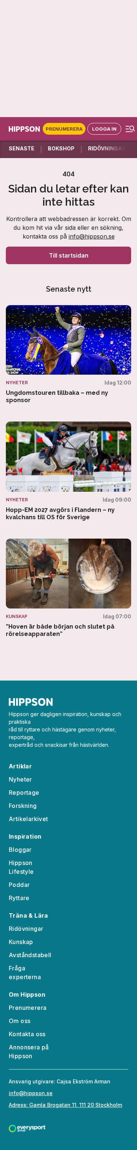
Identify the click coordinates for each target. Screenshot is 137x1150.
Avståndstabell (30, 955)
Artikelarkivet (28, 819)
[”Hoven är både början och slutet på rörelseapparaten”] (68, 588)
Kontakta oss (27, 1034)
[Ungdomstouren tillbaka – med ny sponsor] (68, 354)
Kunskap (21, 941)
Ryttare (19, 898)
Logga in (104, 129)
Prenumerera (64, 129)
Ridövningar (26, 928)
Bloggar (20, 849)
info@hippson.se (92, 236)
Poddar (19, 884)
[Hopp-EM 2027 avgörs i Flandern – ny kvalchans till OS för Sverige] (68, 471)
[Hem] (26, 129)
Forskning (23, 805)
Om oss (19, 1020)
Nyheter (20, 779)
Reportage (24, 792)
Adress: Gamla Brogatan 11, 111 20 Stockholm (65, 1105)
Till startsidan (68, 255)
